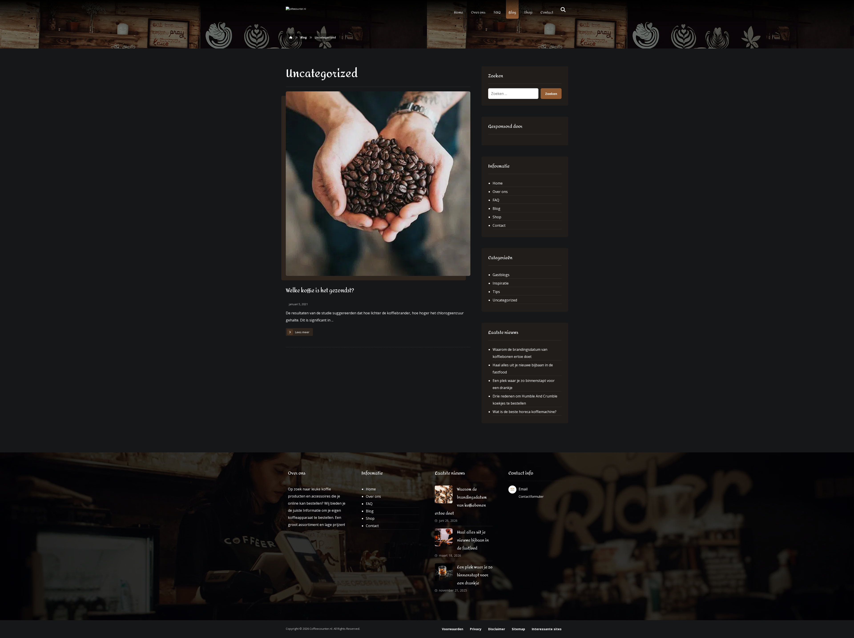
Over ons (500, 191)
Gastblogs (501, 274)
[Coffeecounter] (305, 14)
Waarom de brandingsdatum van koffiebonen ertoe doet (520, 353)
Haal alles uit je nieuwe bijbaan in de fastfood (523, 369)
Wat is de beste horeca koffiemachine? (524, 411)
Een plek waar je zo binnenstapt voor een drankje (524, 384)
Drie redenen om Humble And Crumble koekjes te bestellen (525, 400)
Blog (496, 208)
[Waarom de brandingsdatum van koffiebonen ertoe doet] (444, 494)
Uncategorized (505, 300)
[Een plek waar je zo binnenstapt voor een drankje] (444, 572)
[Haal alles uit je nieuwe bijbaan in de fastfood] (444, 537)
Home (498, 183)
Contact (499, 225)
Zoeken (551, 94)
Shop (497, 217)
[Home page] (290, 37)
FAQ (496, 200)
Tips (496, 291)
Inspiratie (501, 283)
